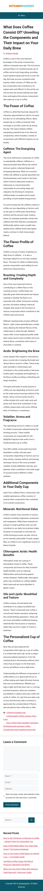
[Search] (31, 820)
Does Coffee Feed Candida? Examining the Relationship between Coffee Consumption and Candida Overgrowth (20, 726)
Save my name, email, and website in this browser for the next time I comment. (22, 796)
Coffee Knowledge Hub (16, 713)
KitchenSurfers (24, 884)
